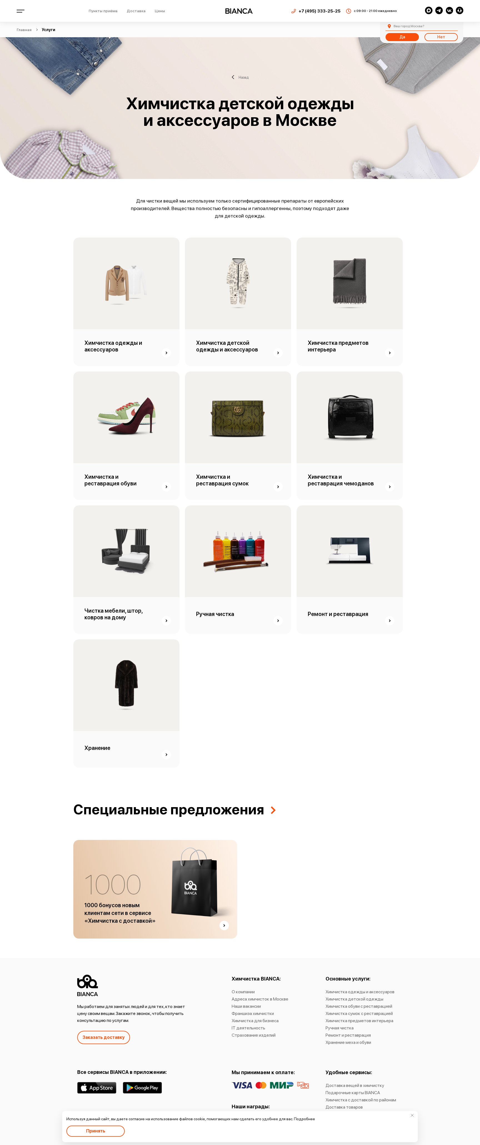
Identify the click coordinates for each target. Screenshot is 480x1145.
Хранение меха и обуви (348, 1042)
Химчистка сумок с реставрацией (359, 1013)
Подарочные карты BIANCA (353, 1092)
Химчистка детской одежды (354, 999)
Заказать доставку (103, 1037)
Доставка (136, 11)
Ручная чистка (340, 1028)
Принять (95, 1131)
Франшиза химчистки (253, 1013)
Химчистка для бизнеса (255, 1020)
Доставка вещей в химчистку (355, 1085)
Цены (160, 11)
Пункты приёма (103, 11)
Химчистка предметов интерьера (359, 1020)
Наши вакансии (246, 1006)
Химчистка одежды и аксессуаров (360, 991)
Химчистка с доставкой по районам (361, 1099)
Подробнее (304, 1119)
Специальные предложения (168, 809)
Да (402, 36)
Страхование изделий (254, 1035)
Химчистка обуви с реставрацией (359, 1006)
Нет (441, 36)
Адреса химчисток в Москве (260, 999)
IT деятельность (248, 1028)
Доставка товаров (344, 1107)
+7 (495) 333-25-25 (320, 11)
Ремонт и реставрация (348, 1035)
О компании (243, 991)
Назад (244, 77)
